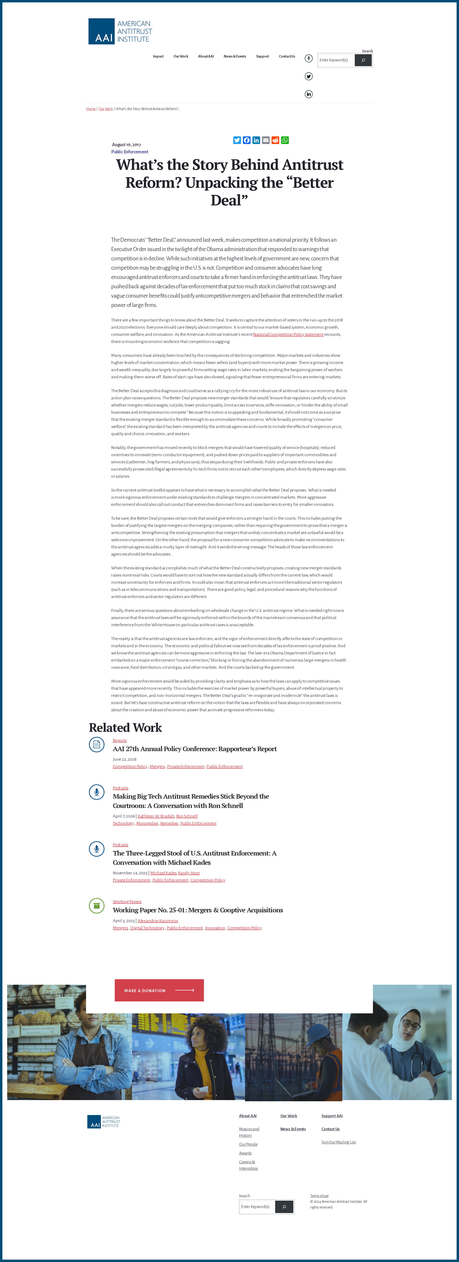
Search (367, 51)
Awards (245, 1153)
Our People (248, 1144)
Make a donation (145, 991)
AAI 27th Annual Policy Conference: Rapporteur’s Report (195, 748)
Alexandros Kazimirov (158, 920)
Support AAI (332, 1116)
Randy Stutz (189, 873)
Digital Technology (147, 927)
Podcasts (120, 788)
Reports (120, 740)
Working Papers (127, 901)
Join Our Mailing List (339, 1142)
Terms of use (319, 1196)
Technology (123, 823)
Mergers (157, 766)
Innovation (215, 927)
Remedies (169, 823)
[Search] (363, 60)
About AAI (248, 1116)
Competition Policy (130, 766)
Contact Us (331, 1129)
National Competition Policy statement (288, 334)
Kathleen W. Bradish (156, 816)
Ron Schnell (187, 816)
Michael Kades (163, 873)
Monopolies (147, 823)
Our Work (106, 109)
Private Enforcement (185, 766)
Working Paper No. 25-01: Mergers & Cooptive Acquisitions (198, 909)
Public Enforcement (129, 152)
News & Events (293, 1129)
